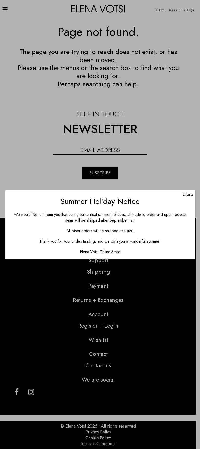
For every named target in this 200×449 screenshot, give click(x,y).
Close (188, 194)
